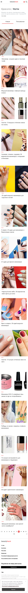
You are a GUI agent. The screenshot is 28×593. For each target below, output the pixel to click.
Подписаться (14, 567)
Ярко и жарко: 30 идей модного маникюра (12, 324)
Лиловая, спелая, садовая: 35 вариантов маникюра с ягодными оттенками (13, 156)
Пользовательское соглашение (9, 558)
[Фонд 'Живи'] (24, 2)
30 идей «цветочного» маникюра (12, 489)
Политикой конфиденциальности (10, 586)
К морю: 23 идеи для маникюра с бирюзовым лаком (12, 231)
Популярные (20, 21)
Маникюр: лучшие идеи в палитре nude (13, 60)
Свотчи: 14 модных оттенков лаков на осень (13, 123)
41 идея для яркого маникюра (11, 262)
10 (23, 531)
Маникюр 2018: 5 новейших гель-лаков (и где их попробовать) (12, 395)
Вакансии (3, 553)
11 (25, 531)
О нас (2, 545)
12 (14, 534)
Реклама (3, 550)
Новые (8, 21)
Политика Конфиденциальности (9, 555)
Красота (6, 9)
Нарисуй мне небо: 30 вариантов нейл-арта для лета (13, 292)
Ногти (3, 56)
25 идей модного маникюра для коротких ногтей (13, 196)
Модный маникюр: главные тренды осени (13, 92)
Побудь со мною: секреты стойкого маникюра (13, 427)
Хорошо (13, 589)
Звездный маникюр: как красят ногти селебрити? (12, 525)
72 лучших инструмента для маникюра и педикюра (10, 459)
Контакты (3, 548)
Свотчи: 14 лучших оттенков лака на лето (13, 360)
